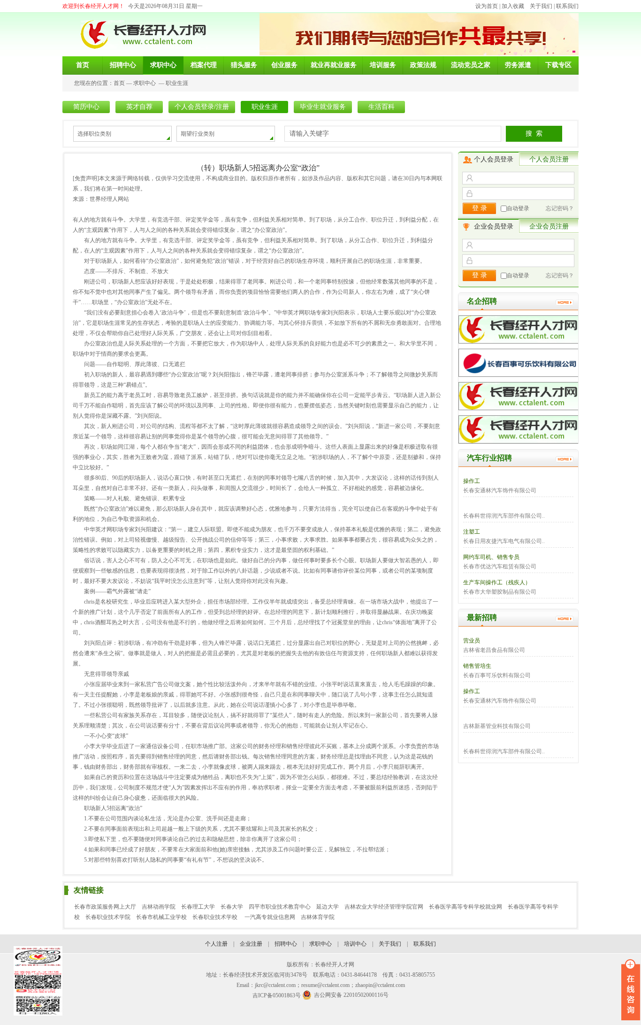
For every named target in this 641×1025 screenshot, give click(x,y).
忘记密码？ (560, 208)
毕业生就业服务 (323, 106)
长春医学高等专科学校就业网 (465, 906)
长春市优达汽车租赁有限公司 (499, 566)
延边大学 (327, 906)
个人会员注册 (549, 159)
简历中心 (86, 106)
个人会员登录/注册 (202, 106)
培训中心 (355, 944)
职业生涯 (177, 83)
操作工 (471, 481)
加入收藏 (513, 6)
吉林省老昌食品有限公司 (494, 650)
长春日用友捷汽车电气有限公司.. (504, 541)
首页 (119, 83)
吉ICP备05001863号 (276, 995)
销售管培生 (477, 666)
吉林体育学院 (318, 917)
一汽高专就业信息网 (269, 917)
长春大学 (232, 906)
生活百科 (381, 106)
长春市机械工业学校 (161, 917)
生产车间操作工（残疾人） (497, 582)
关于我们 (541, 6)
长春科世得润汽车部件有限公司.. (504, 515)
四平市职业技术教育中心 (280, 906)
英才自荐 (139, 106)
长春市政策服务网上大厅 (105, 906)
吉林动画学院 (159, 906)
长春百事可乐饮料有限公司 (497, 675)
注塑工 (471, 531)
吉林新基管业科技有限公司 (497, 726)
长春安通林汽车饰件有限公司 (499, 490)
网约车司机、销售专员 (491, 557)
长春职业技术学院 (107, 917)
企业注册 (251, 944)
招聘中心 (286, 944)
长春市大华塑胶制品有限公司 (499, 592)
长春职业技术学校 (215, 917)
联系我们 (567, 6)
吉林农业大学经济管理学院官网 (383, 906)
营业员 (471, 640)
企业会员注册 (549, 226)
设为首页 (486, 6)
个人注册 (216, 944)
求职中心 (144, 83)
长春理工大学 (198, 906)
